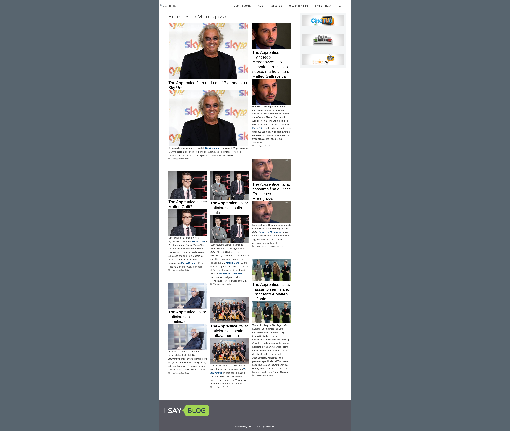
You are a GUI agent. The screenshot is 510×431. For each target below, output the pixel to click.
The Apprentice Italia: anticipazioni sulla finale (229, 208)
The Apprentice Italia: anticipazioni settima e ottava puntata (229, 331)
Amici (261, 5)
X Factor (276, 5)
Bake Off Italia (323, 5)
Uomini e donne (242, 5)
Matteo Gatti (198, 241)
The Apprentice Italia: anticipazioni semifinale (187, 317)
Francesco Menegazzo (270, 232)
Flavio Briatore (259, 128)
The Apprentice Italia (180, 159)
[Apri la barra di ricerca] (339, 6)
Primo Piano (260, 246)
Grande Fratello (298, 5)
